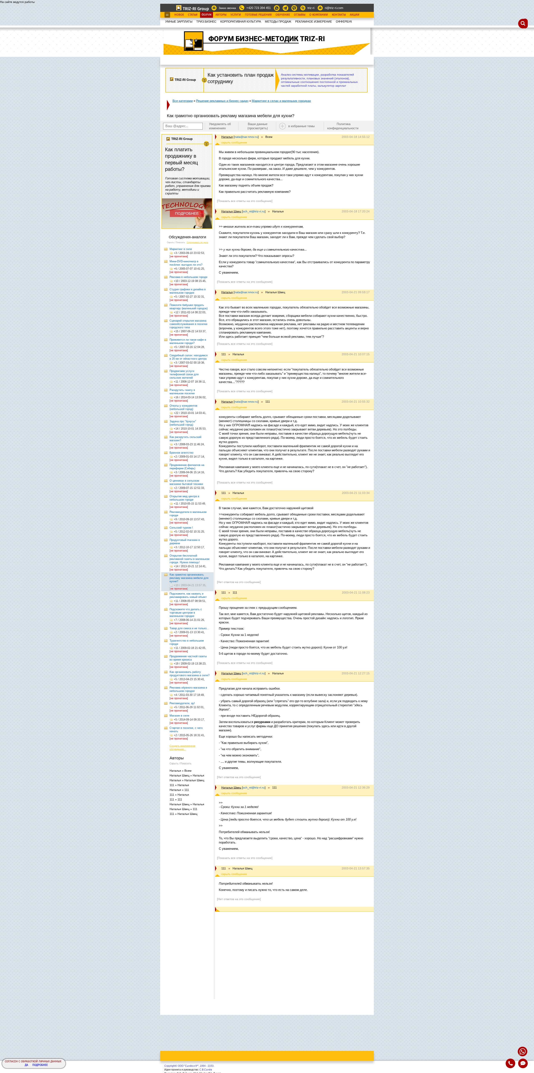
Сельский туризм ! (181, 527)
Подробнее (40, 1065)
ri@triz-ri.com (334, 8)
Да (26, 1065)
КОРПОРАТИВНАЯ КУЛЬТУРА (240, 21)
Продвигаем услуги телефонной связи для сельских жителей (184, 374)
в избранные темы (301, 126)
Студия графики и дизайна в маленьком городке (188, 291)
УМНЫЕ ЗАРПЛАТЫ (178, 21)
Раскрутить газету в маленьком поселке (182, 391)
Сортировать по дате (197, 242)
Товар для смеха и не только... (189, 628)
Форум (207, 15)
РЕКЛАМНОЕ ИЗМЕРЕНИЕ (313, 21)
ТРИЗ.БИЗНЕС (206, 21)
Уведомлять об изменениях (220, 126)
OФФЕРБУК (344, 21)
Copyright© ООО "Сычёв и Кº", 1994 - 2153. (189, 1065)
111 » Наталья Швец (183, 814)
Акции (354, 15)
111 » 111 (176, 799)
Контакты (339, 15)
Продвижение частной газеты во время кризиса (188, 658)
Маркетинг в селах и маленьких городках (281, 101)
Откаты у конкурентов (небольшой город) (183, 407)
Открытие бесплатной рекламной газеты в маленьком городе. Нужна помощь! (189, 559)
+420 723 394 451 (258, 8)
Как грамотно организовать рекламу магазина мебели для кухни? (189, 578)
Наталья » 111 (179, 789)
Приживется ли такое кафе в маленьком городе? (188, 341)
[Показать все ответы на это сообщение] (244, 201)
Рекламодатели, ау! (182, 703)
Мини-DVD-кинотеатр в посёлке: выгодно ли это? (186, 263)
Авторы (221, 15)
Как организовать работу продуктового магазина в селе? (189, 673)
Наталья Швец (231, 211)
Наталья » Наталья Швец (187, 780)
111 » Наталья (179, 785)
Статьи (193, 15)
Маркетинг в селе (181, 249)
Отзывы (299, 15)
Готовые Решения (258, 15)
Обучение (283, 15)
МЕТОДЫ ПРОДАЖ (278, 21)
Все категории (183, 101)
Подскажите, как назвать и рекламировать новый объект (188, 595)
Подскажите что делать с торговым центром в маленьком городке (186, 613)
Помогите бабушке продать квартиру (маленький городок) (189, 306)
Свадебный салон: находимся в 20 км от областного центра (189, 357)
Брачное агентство (181, 452)
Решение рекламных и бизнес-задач (222, 101)
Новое (179, 15)
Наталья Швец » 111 (183, 809)
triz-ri (310, 8)
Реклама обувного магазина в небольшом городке (188, 689)
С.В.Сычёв (205, 1069)
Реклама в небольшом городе (188, 277)
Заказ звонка (227, 8)
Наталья (227, 136)
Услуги (235, 15)
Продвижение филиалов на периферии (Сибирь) (187, 466)
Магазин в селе (179, 715)
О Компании (318, 15)
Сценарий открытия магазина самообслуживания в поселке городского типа (188, 324)
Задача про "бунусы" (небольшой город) (183, 423)
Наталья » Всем (180, 770)
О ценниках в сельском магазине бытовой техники (186, 482)
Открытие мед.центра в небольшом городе (184, 498)
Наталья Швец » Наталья (187, 775)
